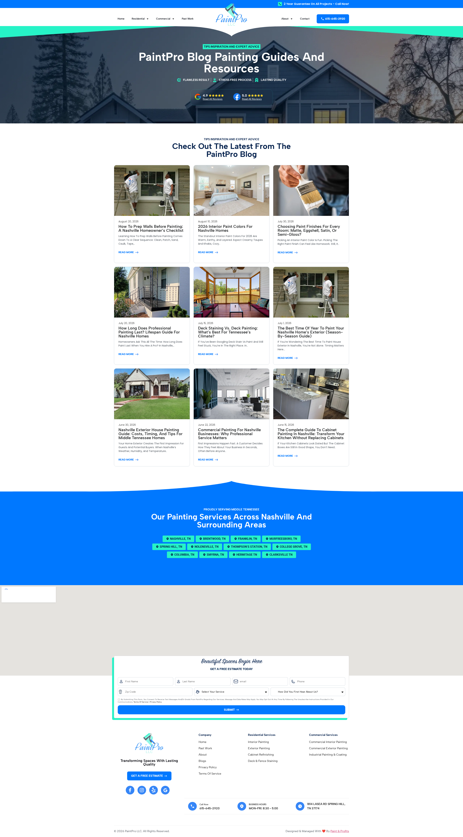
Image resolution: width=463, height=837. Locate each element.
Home (121, 18)
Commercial (163, 18)
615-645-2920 (209, 808)
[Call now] (192, 806)
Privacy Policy (156, 702)
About (284, 18)
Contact (304, 18)
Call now (203, 804)
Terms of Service (140, 702)
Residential (138, 18)
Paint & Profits (339, 831)
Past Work (188, 18)
